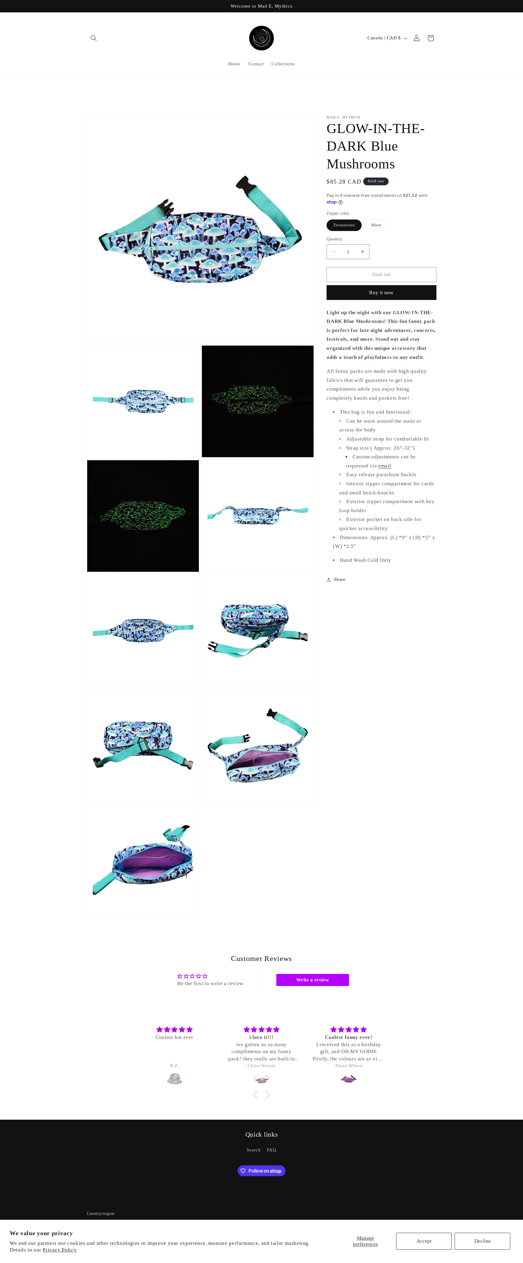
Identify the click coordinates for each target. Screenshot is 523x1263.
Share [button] (339, 579)
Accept (424, 1241)
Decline (482, 1241)
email (384, 466)
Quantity (334, 239)
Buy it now (381, 292)
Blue (379, 226)
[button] (94, 38)
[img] (193, 1029)
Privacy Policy (60, 1250)
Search (254, 1149)
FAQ (271, 1149)
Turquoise (347, 226)
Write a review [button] (312, 979)
